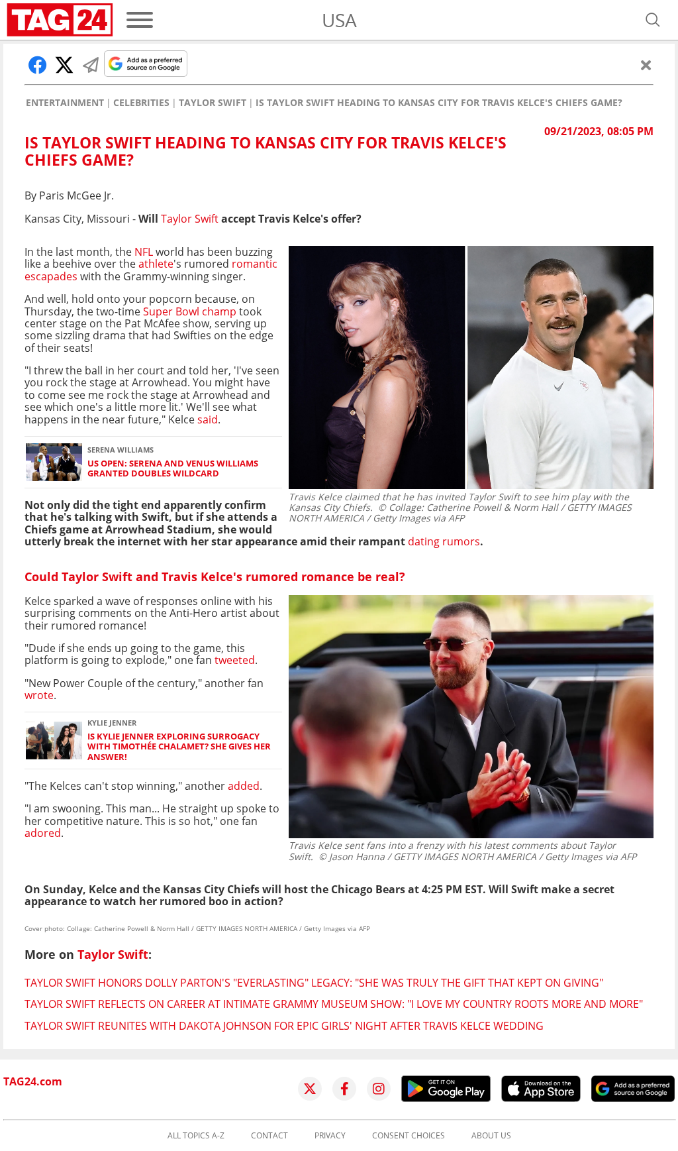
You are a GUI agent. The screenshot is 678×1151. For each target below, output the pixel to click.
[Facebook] (344, 1089)
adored (42, 833)
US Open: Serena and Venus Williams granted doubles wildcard (172, 469)
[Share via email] (90, 65)
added (244, 786)
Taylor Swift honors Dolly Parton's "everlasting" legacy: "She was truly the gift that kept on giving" (313, 982)
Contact (269, 1135)
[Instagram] (379, 1089)
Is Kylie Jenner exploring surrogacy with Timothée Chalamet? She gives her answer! (179, 747)
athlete (155, 263)
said (206, 419)
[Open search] (652, 19)
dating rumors (444, 541)
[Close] (646, 65)
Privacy (330, 1135)
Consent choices (408, 1135)
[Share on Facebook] (37, 65)
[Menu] (139, 19)
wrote (39, 695)
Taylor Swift (212, 102)
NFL (143, 252)
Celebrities (141, 102)
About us (491, 1135)
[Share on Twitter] (64, 65)
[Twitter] (310, 1089)
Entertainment (65, 102)
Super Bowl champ (191, 311)
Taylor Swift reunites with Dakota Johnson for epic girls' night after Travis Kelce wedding (284, 1025)
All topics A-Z (196, 1135)
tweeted (235, 660)
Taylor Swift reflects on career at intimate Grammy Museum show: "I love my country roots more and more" (333, 1004)
